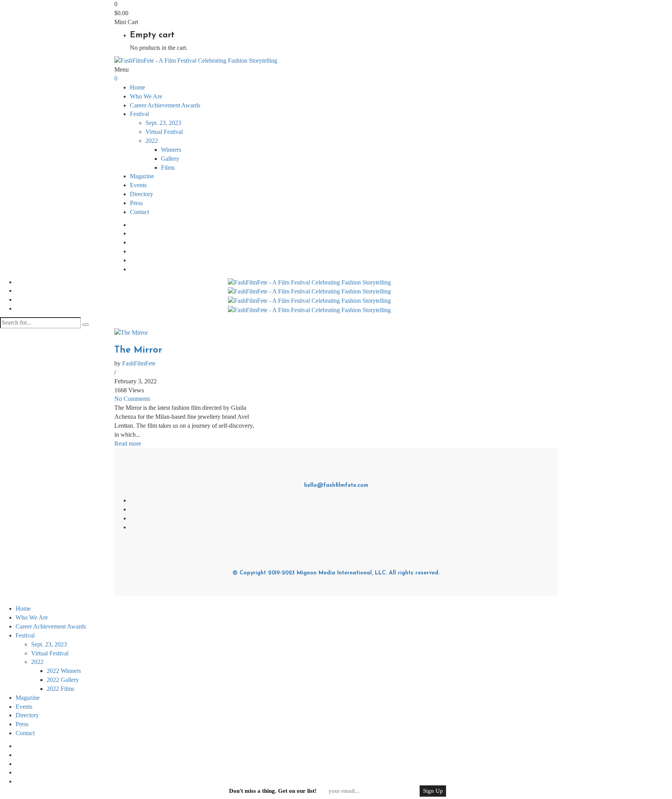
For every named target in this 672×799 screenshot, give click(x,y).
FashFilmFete (139, 363)
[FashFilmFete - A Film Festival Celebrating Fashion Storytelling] (195, 60)
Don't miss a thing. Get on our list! (273, 791)
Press (136, 203)
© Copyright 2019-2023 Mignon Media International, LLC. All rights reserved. (336, 573)
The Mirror (138, 350)
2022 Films (60, 688)
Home (137, 87)
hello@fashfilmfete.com (336, 485)
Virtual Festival (164, 131)
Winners (171, 149)
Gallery (170, 158)
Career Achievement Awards (165, 105)
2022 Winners (64, 670)
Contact (139, 212)
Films (168, 167)
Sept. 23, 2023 (163, 122)
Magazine (142, 176)
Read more (127, 443)
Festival (25, 635)
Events (138, 185)
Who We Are (146, 96)
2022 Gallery (63, 679)
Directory (141, 194)
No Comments (132, 398)
